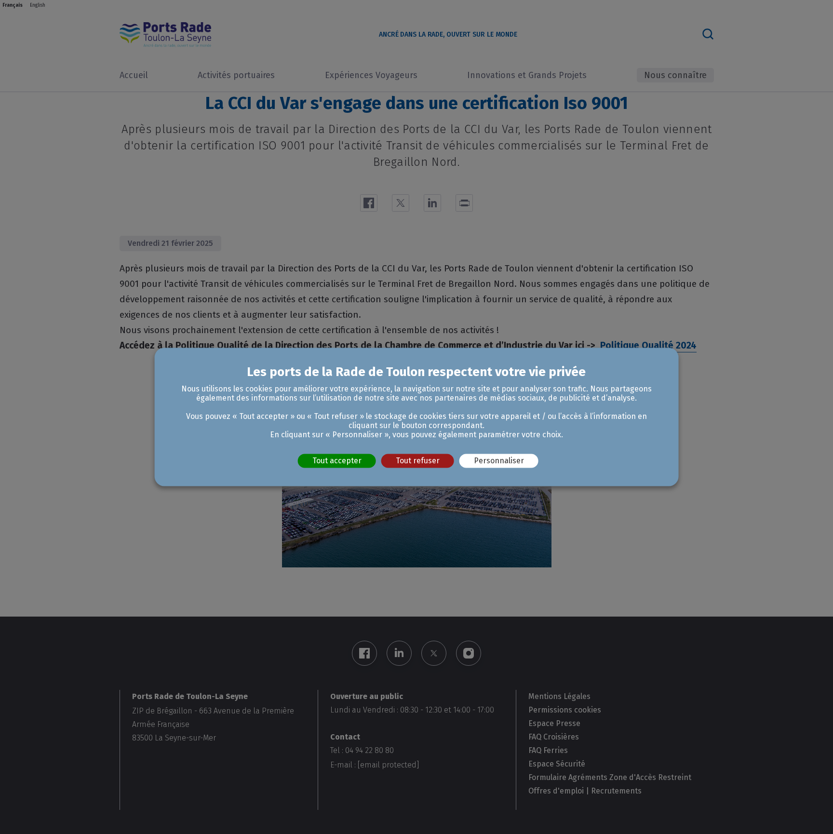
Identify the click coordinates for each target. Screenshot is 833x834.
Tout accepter (337, 460)
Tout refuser (418, 460)
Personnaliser (499, 460)
